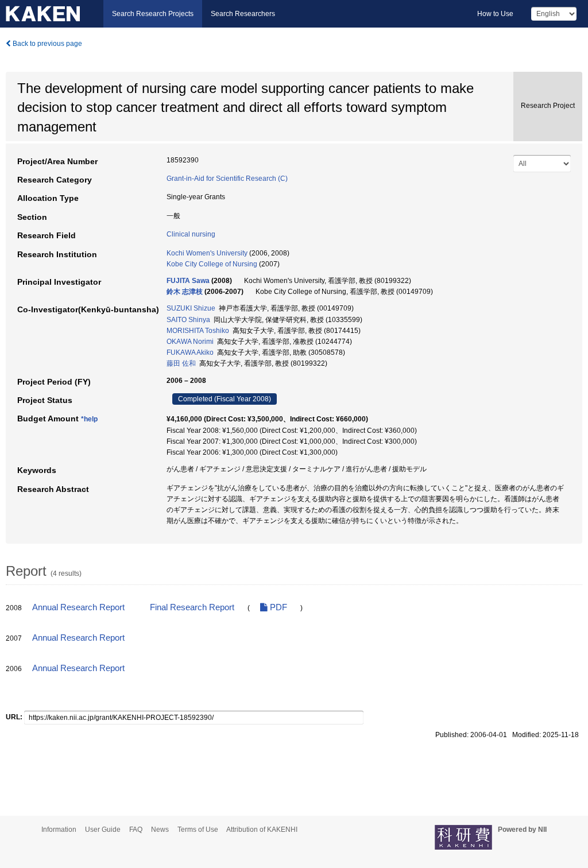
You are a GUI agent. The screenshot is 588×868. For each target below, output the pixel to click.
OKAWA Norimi (190, 342)
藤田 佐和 (181, 363)
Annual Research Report (78, 607)
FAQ (135, 830)
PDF (277, 607)
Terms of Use (197, 830)
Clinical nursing (191, 234)
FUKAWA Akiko (190, 352)
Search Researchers (243, 14)
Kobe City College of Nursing (212, 264)
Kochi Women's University (207, 253)
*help (89, 419)
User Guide (103, 830)
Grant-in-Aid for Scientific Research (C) (227, 179)
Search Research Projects (153, 14)
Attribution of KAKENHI (261, 830)
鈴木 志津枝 (185, 292)
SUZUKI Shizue (191, 308)
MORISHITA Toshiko (198, 331)
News (160, 830)
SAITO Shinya (188, 320)
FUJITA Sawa (188, 281)
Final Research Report (192, 607)
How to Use (495, 14)
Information (58, 830)
